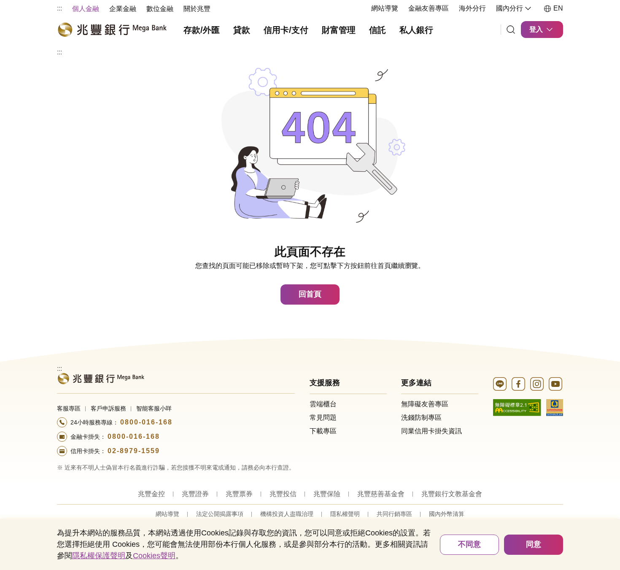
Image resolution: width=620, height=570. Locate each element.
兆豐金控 (151, 493)
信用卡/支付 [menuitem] (286, 30)
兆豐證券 (195, 493)
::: (59, 8)
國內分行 (509, 8)
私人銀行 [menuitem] (416, 30)
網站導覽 (384, 8)
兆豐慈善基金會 (380, 493)
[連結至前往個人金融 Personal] (100, 377)
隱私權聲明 (345, 514)
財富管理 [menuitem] (339, 30)
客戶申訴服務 (108, 408)
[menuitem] (85, 8)
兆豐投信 (283, 493)
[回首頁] (112, 29)
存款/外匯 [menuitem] (201, 30)
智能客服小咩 (154, 408)
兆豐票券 (239, 493)
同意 (533, 544)
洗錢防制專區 (421, 417)
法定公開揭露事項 (219, 514)
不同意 (469, 544)
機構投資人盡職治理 (286, 514)
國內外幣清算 (446, 514)
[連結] (511, 29)
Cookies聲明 (154, 555)
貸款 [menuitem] (241, 30)
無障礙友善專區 (424, 404)
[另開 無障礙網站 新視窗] (517, 407)
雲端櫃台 (323, 404)
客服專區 (69, 408)
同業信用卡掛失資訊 (431, 431)
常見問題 (323, 417)
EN (558, 8)
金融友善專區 (428, 8)
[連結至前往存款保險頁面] (554, 407)
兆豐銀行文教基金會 (451, 493)
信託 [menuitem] (377, 30)
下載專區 (323, 431)
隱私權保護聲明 (98, 555)
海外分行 (472, 8)
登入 (536, 29)
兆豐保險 (326, 493)
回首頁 (310, 294)
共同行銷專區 (394, 514)
